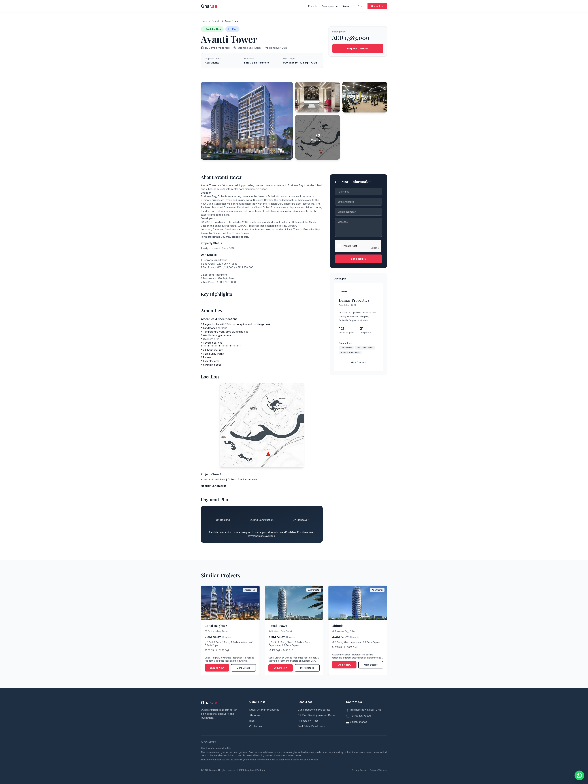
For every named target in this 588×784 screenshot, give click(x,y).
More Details (243, 667)
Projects (312, 6)
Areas (346, 6)
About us (254, 715)
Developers (328, 6)
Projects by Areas (308, 720)
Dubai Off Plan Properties (264, 709)
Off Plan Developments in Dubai (316, 715)
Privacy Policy (359, 770)
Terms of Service (378, 770)
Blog (360, 6)
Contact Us (377, 6)
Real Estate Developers (311, 726)
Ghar (209, 6)
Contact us (255, 726)
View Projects (358, 362)
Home (204, 21)
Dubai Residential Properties (314, 709)
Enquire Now (217, 667)
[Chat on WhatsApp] (579, 775)
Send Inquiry (358, 258)
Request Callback (357, 48)
